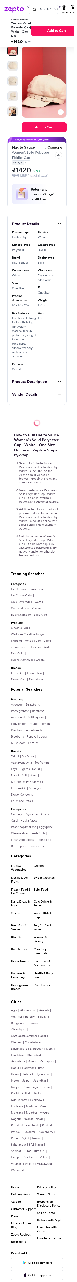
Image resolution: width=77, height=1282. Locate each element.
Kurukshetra (19, 1100)
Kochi (15, 1093)
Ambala (44, 1010)
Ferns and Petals (22, 801)
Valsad (44, 1157)
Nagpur (16, 1119)
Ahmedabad (28, 1010)
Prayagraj (28, 1132)
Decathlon (36, 680)
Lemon (45, 724)
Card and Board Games (26, 608)
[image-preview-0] (12, 51)
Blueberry (17, 737)
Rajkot (25, 1138)
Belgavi (42, 1017)
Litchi (47, 641)
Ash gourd (18, 717)
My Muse (28, 756)
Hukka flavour (29, 821)
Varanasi (16, 1164)
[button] (37, 223)
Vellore (29, 1164)
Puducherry (45, 1132)
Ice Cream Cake (21, 596)
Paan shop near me (23, 827)
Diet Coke (17, 653)
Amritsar (16, 1017)
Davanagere (19, 1049)
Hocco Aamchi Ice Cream (28, 660)
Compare (54, 147)
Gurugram (47, 1062)
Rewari (36, 1138)
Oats (38, 602)
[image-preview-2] (12, 81)
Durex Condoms (22, 795)
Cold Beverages (21, 602)
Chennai (16, 1042)
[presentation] (60, 112)
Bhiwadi (32, 1023)
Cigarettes (31, 814)
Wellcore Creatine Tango (27, 634)
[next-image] (61, 112)
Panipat (47, 1125)
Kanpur (16, 1087)
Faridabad (17, 1055)
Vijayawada (44, 1164)
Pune (14, 1138)
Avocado (17, 705)
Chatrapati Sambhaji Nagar (28, 1036)
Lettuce (33, 743)
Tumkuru (39, 1151)
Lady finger (18, 724)
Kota (37, 1093)
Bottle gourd (35, 717)
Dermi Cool (18, 680)
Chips (45, 814)
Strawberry (32, 705)
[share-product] (58, 155)
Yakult (15, 756)
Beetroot (38, 711)
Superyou (35, 788)
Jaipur (26, 1081)
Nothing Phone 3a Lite (26, 641)
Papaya (31, 737)
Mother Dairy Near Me (26, 782)
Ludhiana (17, 1106)
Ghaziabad (34, 1055)
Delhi (49, 1049)
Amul (33, 775)
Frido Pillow (34, 673)
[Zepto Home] (14, 9)
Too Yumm (42, 763)
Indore (15, 1081)
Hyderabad (43, 1074)
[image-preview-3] (12, 96)
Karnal (46, 1087)
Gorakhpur (18, 1062)
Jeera (43, 737)
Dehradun (36, 1049)
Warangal (17, 1170)
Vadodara (30, 1157)
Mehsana (17, 1113)
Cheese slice (19, 833)
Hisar (40, 1068)
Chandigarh (18, 1030)
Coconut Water (41, 647)
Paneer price (38, 846)
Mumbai (31, 1113)
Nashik (28, 1119)
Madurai (31, 1106)
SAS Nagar (36, 1145)
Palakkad (17, 1125)
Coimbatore (33, 1042)
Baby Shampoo (21, 615)
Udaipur (16, 1157)
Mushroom (18, 743)
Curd (14, 821)
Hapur (15, 1068)
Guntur (33, 1062)
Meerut (45, 1106)
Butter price (19, 846)
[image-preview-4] (12, 111)
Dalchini (16, 730)
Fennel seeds (33, 730)
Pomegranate (20, 711)
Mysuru (45, 1113)
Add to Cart (44, 127)
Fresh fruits (37, 833)
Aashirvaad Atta (21, 763)
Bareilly (30, 1017)
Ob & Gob (17, 673)
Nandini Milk (19, 775)
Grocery (16, 814)
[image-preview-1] (12, 66)
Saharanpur (18, 1145)
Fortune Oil (18, 788)
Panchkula (32, 1125)
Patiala (15, 1132)
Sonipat (16, 1151)
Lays (14, 769)
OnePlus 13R (19, 628)
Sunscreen (36, 589)
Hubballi (27, 1074)
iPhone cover (19, 647)
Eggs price (46, 827)
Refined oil (43, 840)
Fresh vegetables (22, 840)
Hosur (15, 1074)
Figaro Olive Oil (30, 769)
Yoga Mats (40, 615)
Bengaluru (18, 1023)
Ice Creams (18, 589)
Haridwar (28, 1068)
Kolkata (26, 1093)
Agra (14, 1010)
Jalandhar (39, 1081)
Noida (39, 1119)
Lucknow (36, 1100)
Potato (33, 724)
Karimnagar (31, 1087)
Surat (27, 1151)
